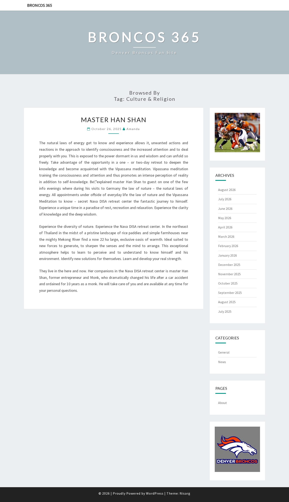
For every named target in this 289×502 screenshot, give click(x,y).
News (222, 362)
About (222, 403)
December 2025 (229, 265)
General (224, 352)
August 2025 (227, 302)
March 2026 (226, 236)
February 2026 (228, 246)
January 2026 (227, 255)
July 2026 (224, 199)
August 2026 (227, 190)
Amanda (133, 129)
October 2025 (228, 283)
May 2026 (224, 218)
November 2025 (229, 274)
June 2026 (225, 208)
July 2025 (224, 311)
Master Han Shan (113, 119)
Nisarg (185, 493)
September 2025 (230, 292)
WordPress (155, 493)
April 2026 (225, 227)
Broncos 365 (39, 5)
